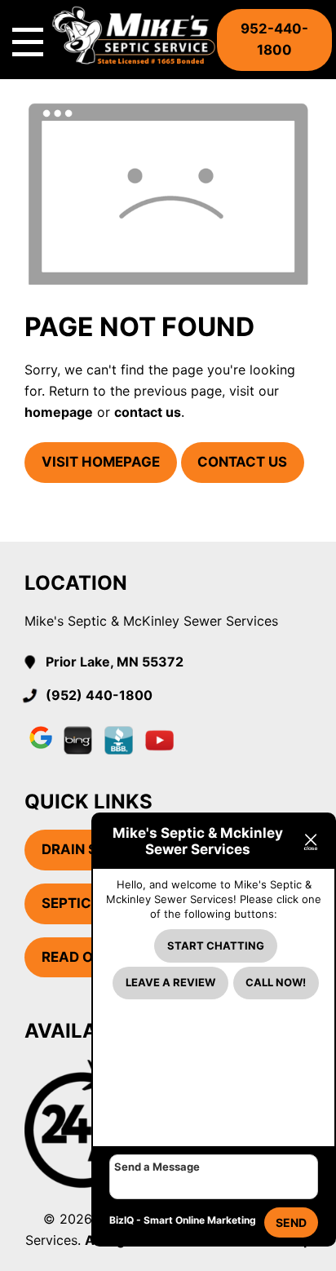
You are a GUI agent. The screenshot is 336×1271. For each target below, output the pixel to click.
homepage (58, 412)
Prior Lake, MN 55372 (114, 661)
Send (291, 1222)
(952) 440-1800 (99, 695)
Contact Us (242, 462)
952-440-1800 (274, 39)
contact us (147, 412)
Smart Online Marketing (200, 1220)
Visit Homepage (101, 462)
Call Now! (275, 982)
